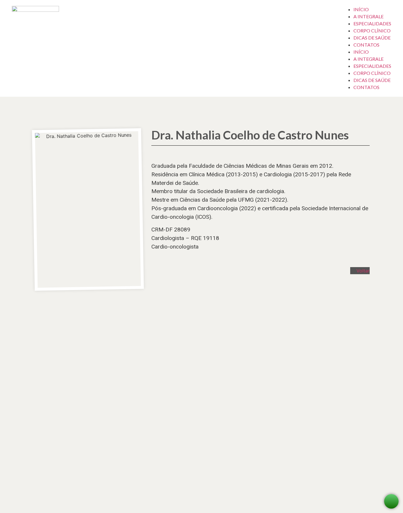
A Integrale (368, 16)
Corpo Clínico (372, 30)
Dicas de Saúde (372, 37)
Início (361, 9)
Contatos (366, 44)
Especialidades (372, 23)
